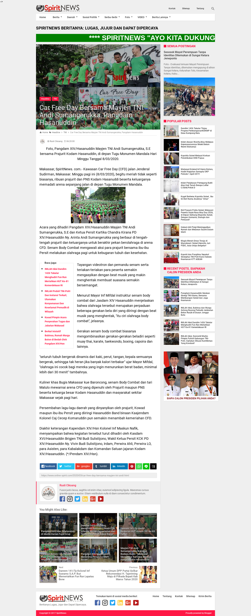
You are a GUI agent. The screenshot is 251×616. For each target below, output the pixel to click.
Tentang (200, 8)
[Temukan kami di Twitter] (77, 498)
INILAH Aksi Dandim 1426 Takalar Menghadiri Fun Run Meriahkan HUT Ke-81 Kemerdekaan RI (57, 277)
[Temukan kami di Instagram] (69, 498)
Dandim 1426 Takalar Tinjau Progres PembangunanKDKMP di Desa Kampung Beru (196, 130)
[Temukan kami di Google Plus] (93, 499)
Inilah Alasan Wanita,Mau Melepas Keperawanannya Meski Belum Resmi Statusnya (197, 144)
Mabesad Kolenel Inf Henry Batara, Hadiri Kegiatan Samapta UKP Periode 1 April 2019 (197, 171)
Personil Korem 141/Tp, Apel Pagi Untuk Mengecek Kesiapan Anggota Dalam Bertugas (58, 557)
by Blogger (207, 613)
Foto (127, 17)
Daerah (71, 17)
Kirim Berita (205, 596)
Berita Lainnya (160, 17)
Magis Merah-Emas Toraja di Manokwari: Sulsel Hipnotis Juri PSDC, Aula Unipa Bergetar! (195, 243)
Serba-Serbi (110, 17)
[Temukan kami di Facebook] (62, 498)
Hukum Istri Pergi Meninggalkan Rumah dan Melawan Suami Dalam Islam (197, 229)
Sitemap (186, 8)
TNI (55, 99)
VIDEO (141, 17)
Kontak (172, 8)
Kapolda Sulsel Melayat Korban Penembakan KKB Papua (195, 156)
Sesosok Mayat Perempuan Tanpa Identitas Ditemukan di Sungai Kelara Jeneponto (186, 55)
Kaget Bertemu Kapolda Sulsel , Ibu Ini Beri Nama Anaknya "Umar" (197, 197)
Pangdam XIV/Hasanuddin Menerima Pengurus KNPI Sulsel (95, 557)
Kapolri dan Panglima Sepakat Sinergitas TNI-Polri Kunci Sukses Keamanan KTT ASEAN (196, 256)
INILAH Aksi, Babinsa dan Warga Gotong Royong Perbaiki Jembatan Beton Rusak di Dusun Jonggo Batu (197, 311)
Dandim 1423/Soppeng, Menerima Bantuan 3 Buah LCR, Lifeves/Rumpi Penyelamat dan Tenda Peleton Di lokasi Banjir (98, 529)
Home (42, 17)
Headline (45, 99)
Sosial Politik (90, 17)
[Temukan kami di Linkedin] (85, 498)
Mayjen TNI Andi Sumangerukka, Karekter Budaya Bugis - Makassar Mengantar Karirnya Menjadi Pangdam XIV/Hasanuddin (136, 554)
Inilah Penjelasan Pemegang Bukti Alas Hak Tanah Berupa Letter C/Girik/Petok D (196, 185)
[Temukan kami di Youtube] (100, 499)
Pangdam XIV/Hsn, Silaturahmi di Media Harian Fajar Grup (58, 533)
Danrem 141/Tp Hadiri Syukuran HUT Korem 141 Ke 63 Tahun (138, 531)
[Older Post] (152, 568)
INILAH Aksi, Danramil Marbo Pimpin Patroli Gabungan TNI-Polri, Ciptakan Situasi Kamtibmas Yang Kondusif (196, 339)
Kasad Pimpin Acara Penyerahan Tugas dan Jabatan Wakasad (57, 321)
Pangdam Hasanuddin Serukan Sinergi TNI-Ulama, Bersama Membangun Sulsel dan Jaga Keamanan (195, 297)
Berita (56, 17)
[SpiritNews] (63, 8)
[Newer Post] (44, 568)
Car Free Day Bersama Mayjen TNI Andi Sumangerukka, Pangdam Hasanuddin (91, 115)
